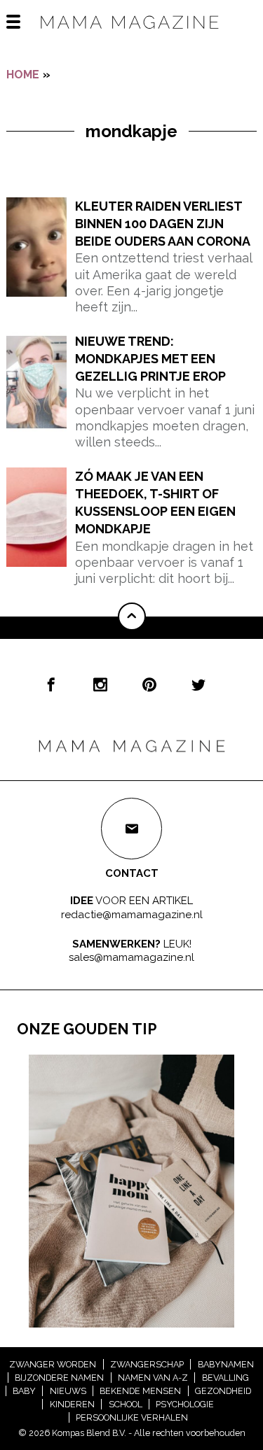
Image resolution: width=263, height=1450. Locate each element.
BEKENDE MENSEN (140, 1391)
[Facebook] (51, 684)
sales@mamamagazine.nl (131, 957)
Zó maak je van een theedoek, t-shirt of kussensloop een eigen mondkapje (155, 503)
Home (22, 74)
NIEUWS (68, 1391)
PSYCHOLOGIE (185, 1404)
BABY (24, 1391)
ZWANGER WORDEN (52, 1364)
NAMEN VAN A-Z (153, 1377)
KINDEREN (72, 1404)
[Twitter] (198, 684)
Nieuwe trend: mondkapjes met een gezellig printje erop (150, 358)
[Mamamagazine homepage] (132, 34)
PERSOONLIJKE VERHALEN (132, 1417)
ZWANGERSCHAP (147, 1364)
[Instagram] (100, 684)
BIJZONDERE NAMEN (59, 1377)
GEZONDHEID (223, 1391)
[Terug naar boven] (132, 617)
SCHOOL (125, 1404)
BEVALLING (225, 1377)
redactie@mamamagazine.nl (132, 914)
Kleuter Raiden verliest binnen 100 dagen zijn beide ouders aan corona (162, 223)
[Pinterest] (149, 684)
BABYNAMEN (226, 1364)
